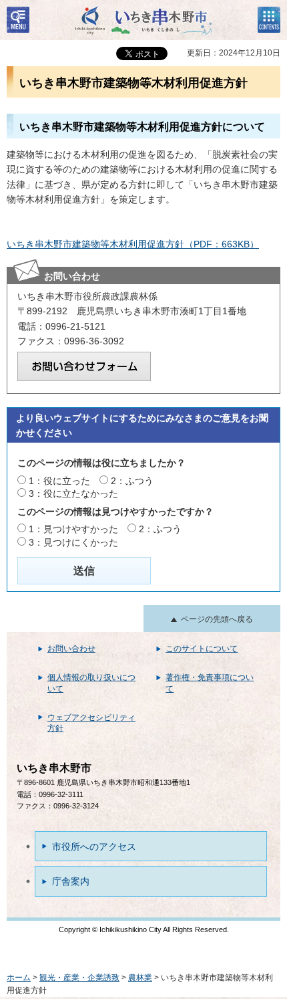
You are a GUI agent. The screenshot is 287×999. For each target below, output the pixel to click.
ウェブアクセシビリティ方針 (91, 723)
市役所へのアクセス (94, 846)
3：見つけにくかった (73, 542)
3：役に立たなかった (73, 493)
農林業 (140, 977)
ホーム (19, 977)
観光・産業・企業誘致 (79, 977)
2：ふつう (132, 480)
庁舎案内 (70, 881)
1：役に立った (59, 480)
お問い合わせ (71, 648)
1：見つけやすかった (73, 529)
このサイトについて (202, 648)
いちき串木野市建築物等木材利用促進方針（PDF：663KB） (133, 244)
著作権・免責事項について (210, 683)
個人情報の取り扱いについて (91, 683)
